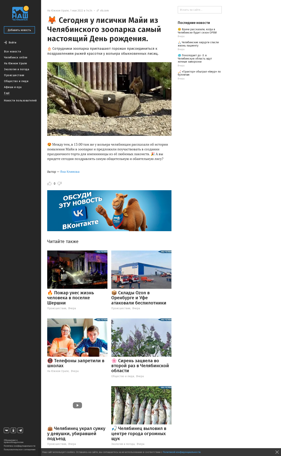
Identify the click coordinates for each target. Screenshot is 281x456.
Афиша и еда (12, 87)
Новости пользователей (20, 100)
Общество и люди (16, 81)
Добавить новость (19, 30)
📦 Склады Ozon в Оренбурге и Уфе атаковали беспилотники (138, 298)
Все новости (12, 51)
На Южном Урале (15, 63)
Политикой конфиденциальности (182, 452)
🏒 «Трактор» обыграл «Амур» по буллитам (199, 73)
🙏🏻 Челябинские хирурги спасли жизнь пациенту (198, 44)
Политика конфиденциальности (19, 446)
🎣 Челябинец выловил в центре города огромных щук (138, 433)
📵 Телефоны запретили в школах (75, 363)
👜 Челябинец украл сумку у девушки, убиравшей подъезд (76, 433)
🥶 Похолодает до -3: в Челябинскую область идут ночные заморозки (195, 59)
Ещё (7, 93)
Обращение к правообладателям (13, 441)
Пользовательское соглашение (20, 450)
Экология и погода (16, 69)
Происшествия (14, 75)
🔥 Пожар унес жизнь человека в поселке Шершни (70, 298)
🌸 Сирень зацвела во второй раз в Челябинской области (140, 366)
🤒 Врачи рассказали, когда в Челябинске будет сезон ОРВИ (197, 31)
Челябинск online (16, 57)
